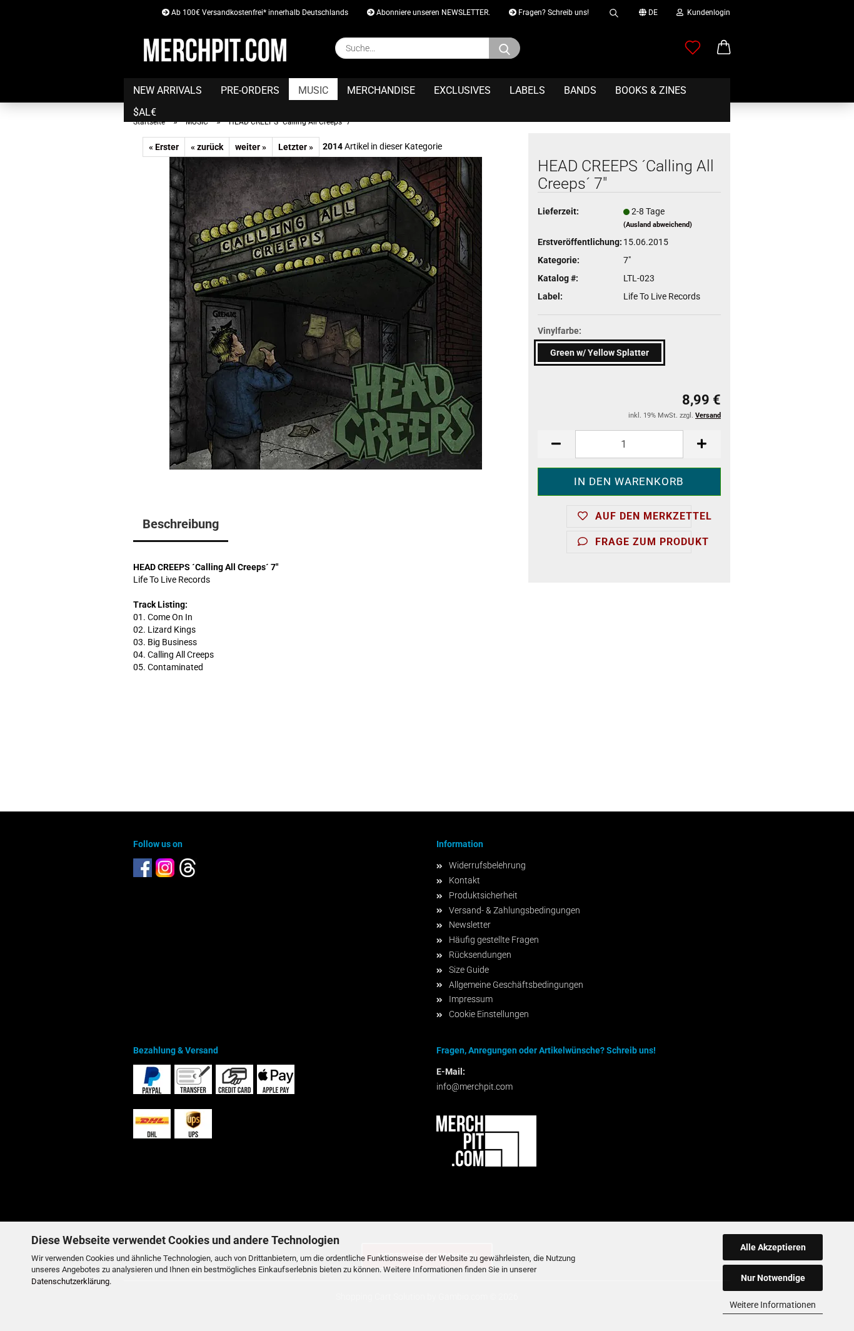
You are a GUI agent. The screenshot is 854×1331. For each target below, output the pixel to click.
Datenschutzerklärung (70, 1281)
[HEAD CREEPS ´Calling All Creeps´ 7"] (325, 313)
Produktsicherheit (483, 895)
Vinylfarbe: (559, 331)
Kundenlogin (706, 12)
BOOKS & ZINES (650, 90)
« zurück (207, 147)
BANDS (580, 90)
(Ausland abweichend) (657, 225)
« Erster (164, 147)
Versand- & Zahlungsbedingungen (514, 910)
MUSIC (313, 90)
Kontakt (464, 880)
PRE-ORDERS (250, 90)
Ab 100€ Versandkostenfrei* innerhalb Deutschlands (258, 12)
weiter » (250, 147)
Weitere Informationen (773, 1305)
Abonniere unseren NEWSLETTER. (432, 12)
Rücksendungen (480, 955)
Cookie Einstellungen (489, 1014)
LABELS (527, 90)
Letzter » (295, 147)
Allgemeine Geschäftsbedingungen (516, 985)
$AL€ (144, 112)
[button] (724, 48)
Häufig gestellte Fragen (494, 940)
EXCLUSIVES (462, 90)
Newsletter (470, 925)
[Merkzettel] (692, 48)
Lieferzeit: (558, 211)
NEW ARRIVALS (167, 90)
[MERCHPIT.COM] (215, 50)
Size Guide (469, 970)
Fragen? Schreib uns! (552, 12)
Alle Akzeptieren (773, 1247)
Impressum (471, 999)
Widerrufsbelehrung (487, 865)
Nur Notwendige (773, 1278)
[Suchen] (614, 11)
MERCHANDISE (381, 90)
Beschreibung (181, 523)
